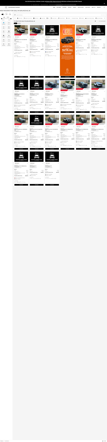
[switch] (3, 14)
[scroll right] (104, 18)
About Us (93, 7)
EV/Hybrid (64, 7)
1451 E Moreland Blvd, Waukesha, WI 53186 (69, 4)
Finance (74, 7)
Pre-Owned (59, 7)
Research (99, 7)
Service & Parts (81, 7)
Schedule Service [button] (59, 4)
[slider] (1, 18)
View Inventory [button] (67, 76)
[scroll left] (15, 18)
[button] (104, 3)
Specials (69, 7)
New (54, 7)
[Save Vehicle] (27, 37)
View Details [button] (21, 76)
